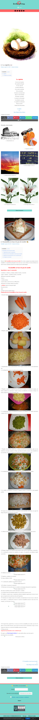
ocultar (8, 71)
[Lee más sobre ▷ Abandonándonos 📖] (10, 133)
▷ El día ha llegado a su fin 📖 (29, 165)
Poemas (2, 67)
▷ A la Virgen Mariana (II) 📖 (29, 204)
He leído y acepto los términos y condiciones (20, 697)
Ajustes (33, 718)
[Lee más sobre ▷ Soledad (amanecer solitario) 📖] (10, 162)
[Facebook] (15, 11)
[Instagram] (19, 11)
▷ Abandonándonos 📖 (10, 140)
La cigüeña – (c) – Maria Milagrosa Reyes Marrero (19, 110)
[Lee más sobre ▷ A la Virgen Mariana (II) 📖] (29, 190)
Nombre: (13, 689)
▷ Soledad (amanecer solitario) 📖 (10, 175)
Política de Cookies (32, 716)
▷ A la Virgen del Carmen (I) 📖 (10, 204)
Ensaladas (3, 243)
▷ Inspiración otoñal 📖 (29, 148)
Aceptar (28, 718)
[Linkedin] (21, 11)
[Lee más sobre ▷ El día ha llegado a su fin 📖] (29, 157)
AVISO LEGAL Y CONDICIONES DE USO (12, 716)
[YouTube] (23, 11)
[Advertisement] (19, 19)
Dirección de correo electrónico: (13, 693)
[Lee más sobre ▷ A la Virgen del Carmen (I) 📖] (10, 190)
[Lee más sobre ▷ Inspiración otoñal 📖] (29, 137)
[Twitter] (17, 11)
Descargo (24, 716)
